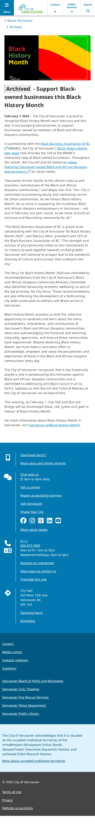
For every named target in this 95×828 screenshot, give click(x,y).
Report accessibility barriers (41, 495)
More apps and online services (43, 463)
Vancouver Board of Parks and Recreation (32, 681)
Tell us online (30, 487)
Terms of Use (11, 792)
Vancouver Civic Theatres (20, 689)
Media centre (12, 652)
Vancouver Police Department (24, 705)
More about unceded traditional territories (33, 761)
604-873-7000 (30, 545)
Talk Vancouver (31, 503)
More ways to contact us (38, 571)
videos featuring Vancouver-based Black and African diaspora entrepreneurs (45, 167)
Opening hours (31, 613)
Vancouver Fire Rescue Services (25, 697)
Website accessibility (17, 808)
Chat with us (29, 474)
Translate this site (33, 579)
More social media (34, 529)
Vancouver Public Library (20, 713)
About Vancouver (20, 20)
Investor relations (15, 660)
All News (15, 27)
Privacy (7, 800)
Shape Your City (32, 512)
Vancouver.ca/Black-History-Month (54, 425)
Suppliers (9, 668)
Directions (27, 621)
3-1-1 (24, 541)
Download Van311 (33, 455)
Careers (8, 644)
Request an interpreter (37, 563)
